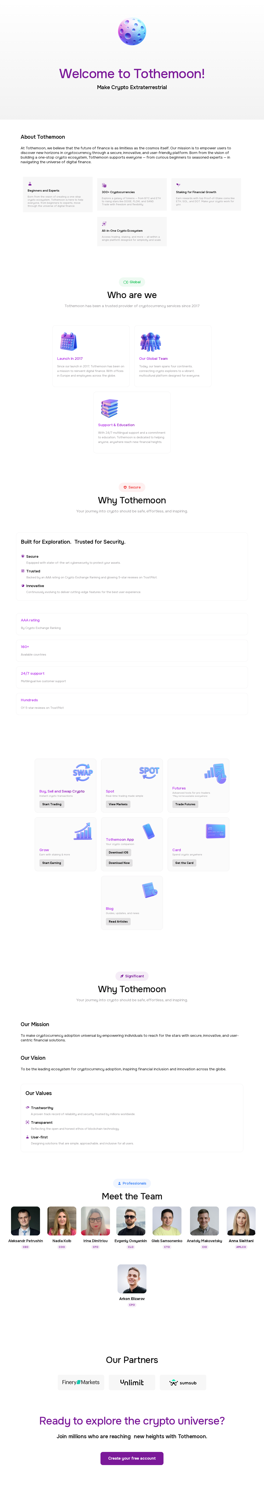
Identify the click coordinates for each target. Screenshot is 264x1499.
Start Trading (51, 804)
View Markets (118, 804)
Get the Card (184, 863)
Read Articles (118, 921)
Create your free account (132, 1458)
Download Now (119, 863)
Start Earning (51, 863)
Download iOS (118, 852)
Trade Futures (185, 804)
